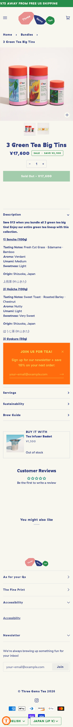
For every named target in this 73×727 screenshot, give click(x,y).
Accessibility (11, 618)
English (14, 721)
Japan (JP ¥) (44, 721)
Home (7, 34)
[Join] (58, 374)
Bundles (27, 34)
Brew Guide (12, 415)
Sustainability (13, 404)
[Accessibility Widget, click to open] (6, 720)
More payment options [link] (36, 200)
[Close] (64, 350)
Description (12, 214)
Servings (9, 393)
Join (60, 667)
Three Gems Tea (33, 691)
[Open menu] (9, 18)
